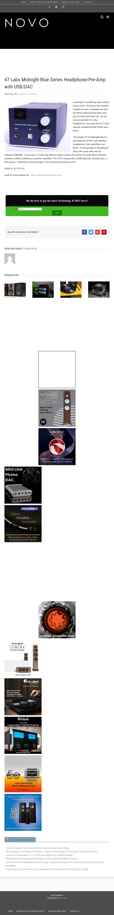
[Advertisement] (58, 38)
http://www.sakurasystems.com (46, 174)
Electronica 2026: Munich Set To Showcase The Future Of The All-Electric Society (47, 869)
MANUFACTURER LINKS (57, 911)
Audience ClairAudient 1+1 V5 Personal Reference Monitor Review (39, 855)
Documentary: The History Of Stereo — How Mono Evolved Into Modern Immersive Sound (51, 851)
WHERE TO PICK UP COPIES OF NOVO (30, 911)
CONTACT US (74, 911)
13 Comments (31, 94)
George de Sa (30, 248)
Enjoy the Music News (21, 840)
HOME (10, 911)
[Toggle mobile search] (101, 17)
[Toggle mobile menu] (108, 17)
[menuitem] (23, 2)
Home (22, 94)
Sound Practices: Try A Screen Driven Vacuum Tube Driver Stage (37, 847)
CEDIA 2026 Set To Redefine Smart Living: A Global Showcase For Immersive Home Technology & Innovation (54, 864)
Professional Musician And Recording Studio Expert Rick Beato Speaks (41, 858)
